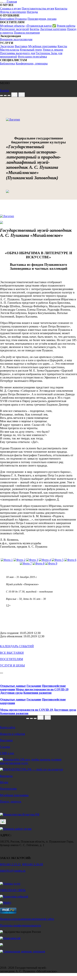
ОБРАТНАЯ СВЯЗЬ (13, 890)
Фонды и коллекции (13, 11)
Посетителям (8, 788)
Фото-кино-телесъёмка (32, 56)
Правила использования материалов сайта (27, 918)
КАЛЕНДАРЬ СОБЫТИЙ (17, 646)
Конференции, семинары (32, 63)
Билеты (34, 29)
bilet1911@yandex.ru (12, 870)
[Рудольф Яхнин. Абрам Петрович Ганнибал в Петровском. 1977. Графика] (58, 559)
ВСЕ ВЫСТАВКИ (12, 652)
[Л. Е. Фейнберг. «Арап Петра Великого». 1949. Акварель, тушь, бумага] (7, 559)
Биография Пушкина (13, 18)
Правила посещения (27, 32)
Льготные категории (53, 29)
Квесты (62, 46)
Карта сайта (7, 727)
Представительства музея (38, 8)
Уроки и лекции (53, 49)
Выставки (21, 46)
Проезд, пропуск (10, 801)
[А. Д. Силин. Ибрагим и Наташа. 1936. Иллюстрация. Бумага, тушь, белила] (45, 559)
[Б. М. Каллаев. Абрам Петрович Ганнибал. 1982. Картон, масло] (32, 559)
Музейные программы (42, 46)
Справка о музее (10, 8)
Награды (32, 11)
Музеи (4, 782)
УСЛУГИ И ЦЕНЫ (12, 665)
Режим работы (66, 25)
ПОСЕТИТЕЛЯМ (11, 659)
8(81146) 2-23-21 (10, 864)
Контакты (61, 8)
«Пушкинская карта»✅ (40, 25)
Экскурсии (7, 46)
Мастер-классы (9, 49)
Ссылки (5, 746)
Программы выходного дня (17, 53)
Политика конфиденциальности (20, 925)
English (4, 90)
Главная (10, 1)
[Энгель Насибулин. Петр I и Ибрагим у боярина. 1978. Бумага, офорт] (19, 559)
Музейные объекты (12, 25)
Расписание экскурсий (14, 29)
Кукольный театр (31, 49)
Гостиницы (43, 53)
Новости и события (12, 733)
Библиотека (7, 63)
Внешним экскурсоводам (16, 39)
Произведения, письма (41, 18)
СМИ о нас (7, 753)
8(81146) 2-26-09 (32, 864)
